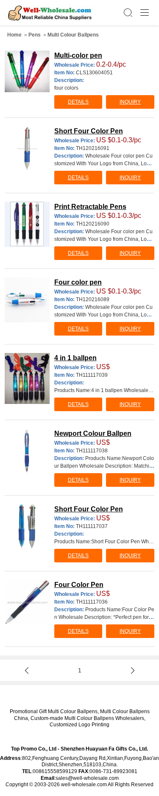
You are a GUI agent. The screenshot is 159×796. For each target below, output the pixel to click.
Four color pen (78, 282)
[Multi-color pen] (27, 71)
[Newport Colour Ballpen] (27, 451)
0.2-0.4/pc (111, 64)
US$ (103, 366)
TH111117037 (92, 526)
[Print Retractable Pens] (27, 224)
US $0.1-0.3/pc (118, 140)
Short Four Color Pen (88, 131)
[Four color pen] (27, 299)
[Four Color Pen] (27, 602)
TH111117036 (92, 602)
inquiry (130, 102)
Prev (28, 670)
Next (131, 670)
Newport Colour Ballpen (92, 433)
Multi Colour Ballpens (73, 35)
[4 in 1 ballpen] (27, 378)
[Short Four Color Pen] (27, 148)
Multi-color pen (78, 55)
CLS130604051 (94, 73)
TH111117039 (92, 375)
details (78, 102)
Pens (34, 35)
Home (14, 35)
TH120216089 (92, 299)
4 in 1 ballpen (75, 357)
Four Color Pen (78, 584)
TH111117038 (92, 451)
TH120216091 (92, 148)
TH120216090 (92, 224)
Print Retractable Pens (90, 206)
